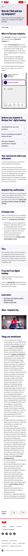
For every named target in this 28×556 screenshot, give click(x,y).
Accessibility (5, 540)
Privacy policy (21, 543)
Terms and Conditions (18, 346)
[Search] (25, 2)
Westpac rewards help (10, 302)
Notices (14, 543)
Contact (12, 526)
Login (21, 2)
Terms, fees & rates (6, 543)
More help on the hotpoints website (13, 298)
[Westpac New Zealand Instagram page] (6, 534)
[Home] (6, 2)
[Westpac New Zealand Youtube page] (10, 534)
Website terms (5, 546)
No (23, 512)
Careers (20, 526)
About (4, 526)
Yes (14, 512)
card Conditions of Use (16, 484)
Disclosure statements (8, 529)
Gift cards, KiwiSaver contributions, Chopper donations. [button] (9, 143)
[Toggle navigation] (2, 2)
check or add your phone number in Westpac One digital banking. (14, 201)
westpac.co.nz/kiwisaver (18, 354)
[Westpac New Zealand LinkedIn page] (14, 534)
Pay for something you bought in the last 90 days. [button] (12, 135)
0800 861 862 (11, 282)
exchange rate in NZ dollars (16, 219)
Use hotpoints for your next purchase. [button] (10, 128)
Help (3, 6)
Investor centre (13, 540)
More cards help (8, 300)
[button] (7, 27)
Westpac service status (16, 546)
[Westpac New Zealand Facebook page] (3, 534)
